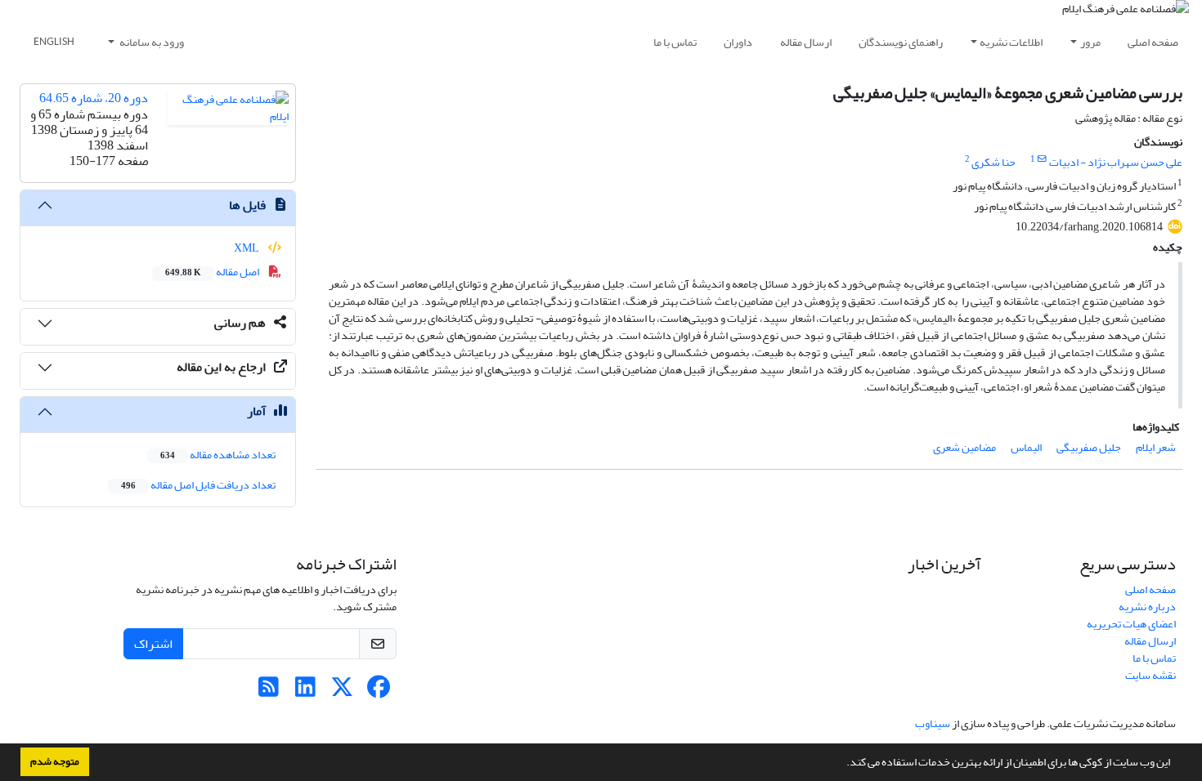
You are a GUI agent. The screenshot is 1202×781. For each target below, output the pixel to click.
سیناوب (932, 723)
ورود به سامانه (151, 42)
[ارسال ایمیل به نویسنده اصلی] (1042, 159)
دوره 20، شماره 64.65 (93, 98)
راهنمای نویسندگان (901, 42)
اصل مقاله (213, 272)
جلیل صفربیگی (1088, 447)
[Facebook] (379, 692)
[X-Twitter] (342, 692)
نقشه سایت (1150, 675)
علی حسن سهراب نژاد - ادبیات (1115, 162)
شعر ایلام (1156, 447)
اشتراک (153, 643)
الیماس (1026, 447)
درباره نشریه (1147, 607)
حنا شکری (993, 162)
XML (247, 248)
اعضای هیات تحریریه (1131, 624)
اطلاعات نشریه (1011, 42)
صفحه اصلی (1153, 42)
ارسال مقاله (806, 42)
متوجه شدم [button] (54, 761)
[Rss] (268, 692)
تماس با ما (675, 42)
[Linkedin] (305, 692)
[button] (842, 763)
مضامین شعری (964, 447)
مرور (1090, 42)
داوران (738, 42)
